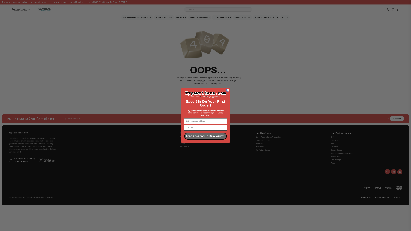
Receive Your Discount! (205, 136)
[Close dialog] (227, 90)
